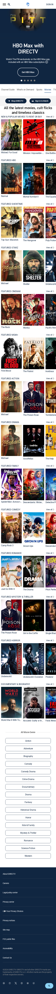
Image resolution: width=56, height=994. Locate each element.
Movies (47, 89)
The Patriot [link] (28, 371)
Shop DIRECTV (17, 101)
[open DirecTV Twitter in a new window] (16, 983)
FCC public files (9, 939)
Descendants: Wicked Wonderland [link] (38, 502)
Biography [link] (28, 756)
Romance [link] (28, 840)
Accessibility (8, 948)
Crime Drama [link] (28, 779)
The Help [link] (50, 458)
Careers (6, 883)
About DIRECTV (9, 874)
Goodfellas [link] (28, 458)
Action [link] (28, 740)
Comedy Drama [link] (28, 771)
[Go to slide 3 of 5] (28, 80)
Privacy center (8, 901)
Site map (6, 929)
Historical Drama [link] (28, 809)
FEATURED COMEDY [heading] (10, 509)
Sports (39, 89)
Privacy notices (9, 920)
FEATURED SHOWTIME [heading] (12, 204)
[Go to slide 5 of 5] (34, 80)
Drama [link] (28, 794)
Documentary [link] (28, 786)
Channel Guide (8, 89)
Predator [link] (49, 676)
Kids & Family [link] (28, 825)
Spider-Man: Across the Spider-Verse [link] (17, 501)
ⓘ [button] (46, 62)
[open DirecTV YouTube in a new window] (28, 983)
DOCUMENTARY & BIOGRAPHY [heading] (15, 684)
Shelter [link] (26, 284)
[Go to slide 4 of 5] (31, 80)
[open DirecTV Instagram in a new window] (22, 983)
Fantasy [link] (28, 802)
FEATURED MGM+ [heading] (9, 334)
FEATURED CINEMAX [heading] (11, 291)
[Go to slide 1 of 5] (21, 80)
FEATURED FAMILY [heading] (10, 465)
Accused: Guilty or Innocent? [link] (36, 720)
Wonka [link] (26, 327)
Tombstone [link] (51, 414)
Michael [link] (4, 283)
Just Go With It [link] (8, 588)
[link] (11, 134)
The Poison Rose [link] (31, 414)
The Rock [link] (5, 327)
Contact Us (7, 957)
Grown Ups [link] (28, 545)
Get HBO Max (28, 72)
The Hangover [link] (29, 240)
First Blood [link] (6, 370)
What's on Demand (25, 89)
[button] (4, 4)
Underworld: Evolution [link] (33, 676)
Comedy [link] (28, 763)
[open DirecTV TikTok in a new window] (34, 983)
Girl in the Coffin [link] (30, 633)
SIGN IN (49, 4)
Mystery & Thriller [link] (28, 832)
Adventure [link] (28, 748)
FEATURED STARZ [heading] (9, 247)
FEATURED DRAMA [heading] (10, 422)
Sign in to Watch (41, 101)
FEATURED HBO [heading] (8, 160)
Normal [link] (4, 196)
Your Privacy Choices (14, 911)
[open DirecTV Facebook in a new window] (10, 983)
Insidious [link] (50, 371)
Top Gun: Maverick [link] (9, 239)
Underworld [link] (51, 284)
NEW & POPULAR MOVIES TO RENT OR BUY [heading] (21, 116)
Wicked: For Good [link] (9, 152)
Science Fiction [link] (28, 848)
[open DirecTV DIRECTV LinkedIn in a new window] (4, 983)
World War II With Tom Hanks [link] (14, 719)
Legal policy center (10, 892)
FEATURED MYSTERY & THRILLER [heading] (17, 596)
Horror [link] (28, 817)
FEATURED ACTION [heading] (10, 378)
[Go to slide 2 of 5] (25, 80)
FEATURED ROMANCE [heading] (11, 553)
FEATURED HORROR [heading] (10, 640)
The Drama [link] (28, 589)
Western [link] (28, 855)
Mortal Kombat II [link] (30, 196)
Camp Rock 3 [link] (7, 545)
